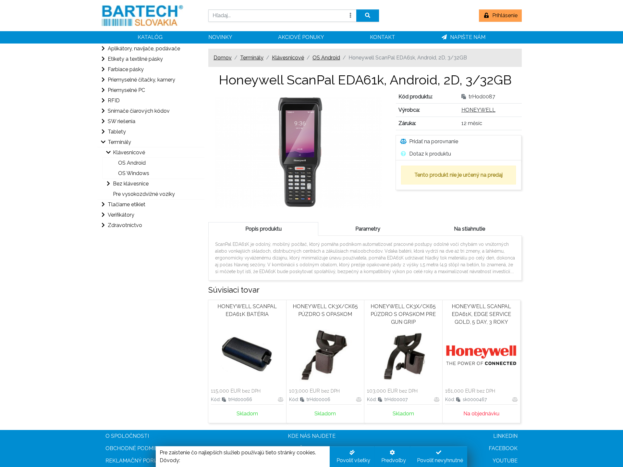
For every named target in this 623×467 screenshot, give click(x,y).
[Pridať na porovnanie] (281, 399)
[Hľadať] (367, 15)
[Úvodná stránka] (151, 15)
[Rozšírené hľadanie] (350, 15)
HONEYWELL (478, 110)
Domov (223, 58)
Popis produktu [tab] (263, 229)
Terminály (251, 58)
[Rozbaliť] (102, 49)
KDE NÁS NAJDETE (312, 436)
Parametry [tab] (367, 229)
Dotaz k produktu (430, 154)
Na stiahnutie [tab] (469, 229)
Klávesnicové (288, 58)
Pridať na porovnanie (433, 141)
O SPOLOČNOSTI (127, 436)
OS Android (326, 58)
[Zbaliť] (102, 142)
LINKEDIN (505, 436)
